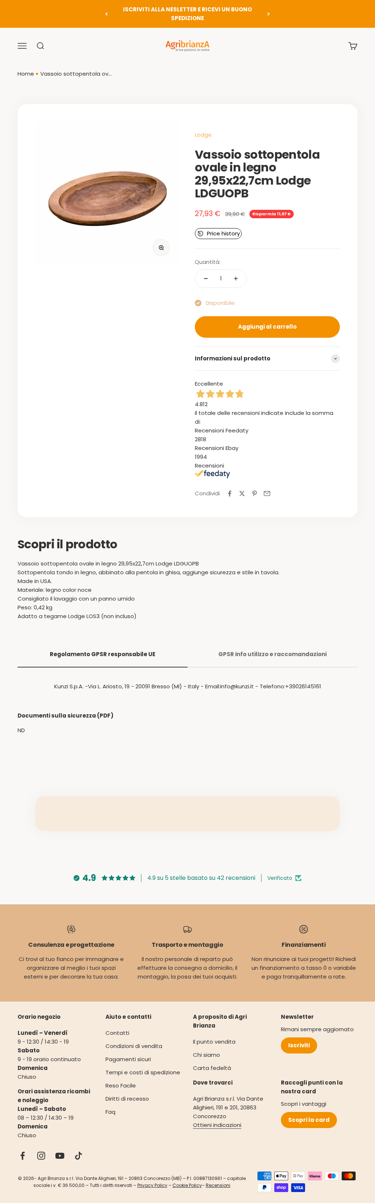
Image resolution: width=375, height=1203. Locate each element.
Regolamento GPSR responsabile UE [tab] (102, 654)
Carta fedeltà (212, 1068)
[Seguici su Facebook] (22, 1156)
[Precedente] (106, 14)
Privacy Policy (152, 1185)
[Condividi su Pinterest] (254, 493)
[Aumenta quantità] (235, 278)
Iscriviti (299, 1045)
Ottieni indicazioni (217, 1125)
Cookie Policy (187, 1185)
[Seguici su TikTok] (78, 1156)
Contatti (117, 1033)
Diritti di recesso (127, 1098)
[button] (218, 233)
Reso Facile (120, 1085)
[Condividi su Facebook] (229, 493)
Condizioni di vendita (133, 1046)
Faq (110, 1112)
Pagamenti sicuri (128, 1059)
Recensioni (218, 1185)
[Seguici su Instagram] (41, 1156)
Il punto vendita (214, 1041)
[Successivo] (268, 14)
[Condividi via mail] (267, 493)
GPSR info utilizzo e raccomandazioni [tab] (272, 654)
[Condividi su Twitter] (242, 493)
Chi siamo (206, 1055)
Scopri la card (309, 1120)
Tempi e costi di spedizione (142, 1072)
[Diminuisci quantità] (205, 278)
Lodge (203, 135)
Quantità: (207, 262)
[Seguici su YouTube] (60, 1156)
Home (26, 73)
